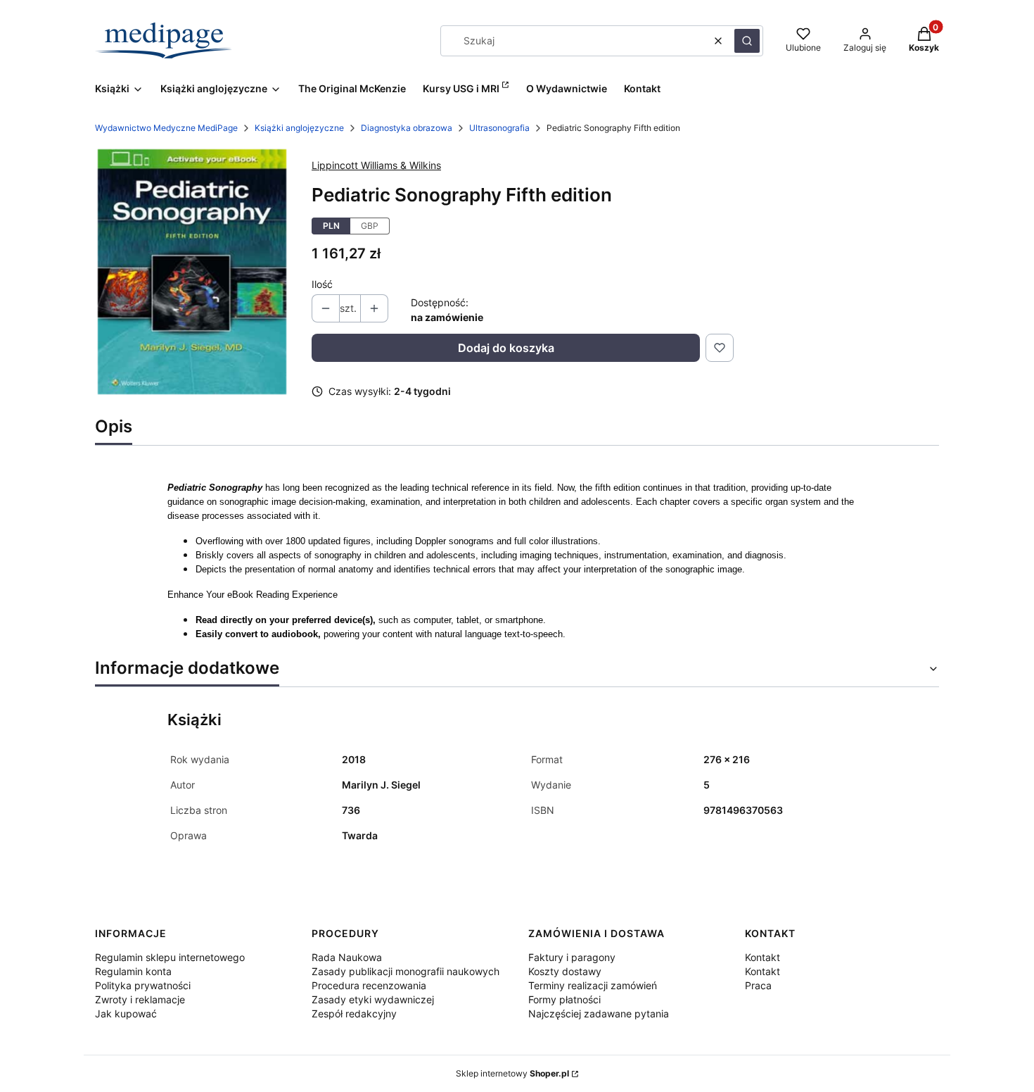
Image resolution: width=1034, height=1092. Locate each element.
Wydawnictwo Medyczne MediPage (166, 128)
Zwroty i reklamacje (140, 999)
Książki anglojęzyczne (299, 128)
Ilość (322, 284)
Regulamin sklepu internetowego (170, 957)
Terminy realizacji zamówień (592, 985)
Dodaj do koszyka (506, 348)
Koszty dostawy (564, 971)
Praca (758, 985)
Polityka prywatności (143, 985)
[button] (747, 41)
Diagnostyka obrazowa (406, 128)
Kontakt (762, 957)
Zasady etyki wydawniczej (373, 999)
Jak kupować (126, 1013)
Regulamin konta (133, 971)
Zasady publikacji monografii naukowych (405, 971)
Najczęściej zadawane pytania (598, 1013)
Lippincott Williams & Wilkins (376, 165)
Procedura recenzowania (369, 985)
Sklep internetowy (512, 1073)
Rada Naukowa (347, 957)
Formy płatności (564, 999)
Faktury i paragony (571, 957)
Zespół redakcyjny (354, 1013)
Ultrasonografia (499, 128)
